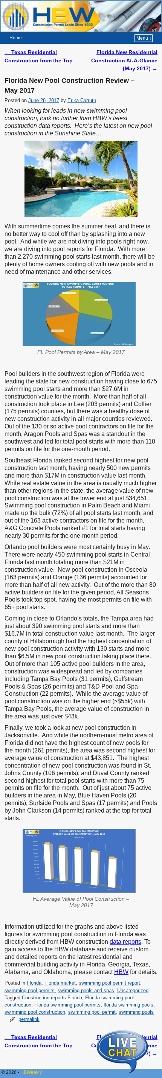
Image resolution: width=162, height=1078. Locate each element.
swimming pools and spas (86, 990)
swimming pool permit (92, 1012)
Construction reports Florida (52, 997)
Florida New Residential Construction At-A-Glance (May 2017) (124, 60)
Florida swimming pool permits (67, 1005)
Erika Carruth (81, 100)
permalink (29, 1019)
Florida (34, 983)
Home (15, 37)
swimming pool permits (30, 990)
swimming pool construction (35, 1012)
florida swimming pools (128, 1005)
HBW (121, 972)
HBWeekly (31, 1072)
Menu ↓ (143, 38)
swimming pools (136, 1012)
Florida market (60, 983)
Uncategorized (132, 990)
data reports (125, 941)
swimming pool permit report (109, 983)
